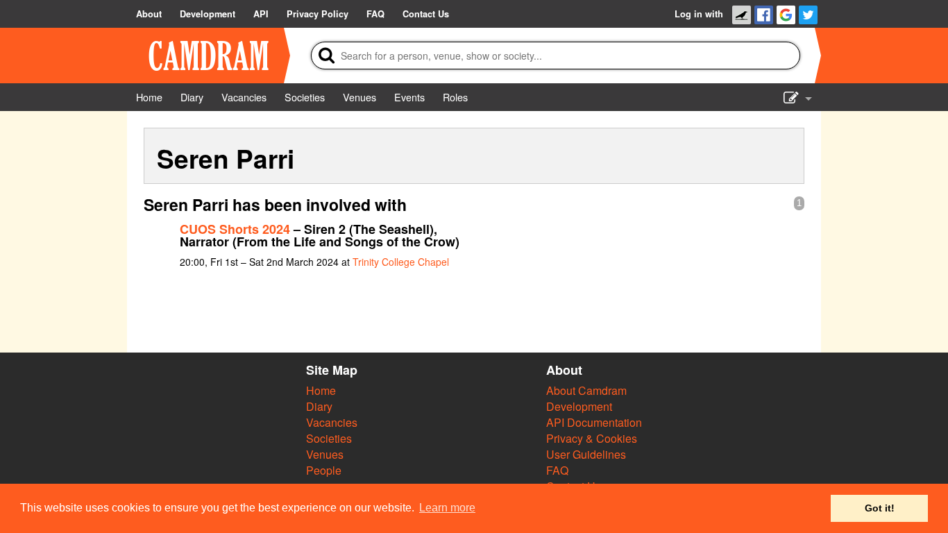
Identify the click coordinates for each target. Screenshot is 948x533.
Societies (329, 438)
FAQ (557, 470)
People (323, 470)
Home (321, 390)
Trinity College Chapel (401, 262)
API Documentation (594, 422)
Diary (319, 406)
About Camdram (586, 390)
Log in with (699, 14)
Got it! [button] (880, 508)
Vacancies (331, 422)
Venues (325, 454)
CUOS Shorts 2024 (235, 229)
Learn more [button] (447, 508)
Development (579, 406)
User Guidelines (586, 454)
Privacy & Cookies (591, 438)
